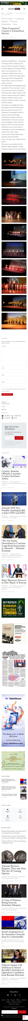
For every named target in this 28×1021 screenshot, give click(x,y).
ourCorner (19, 928)
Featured (13, 21)
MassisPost (4, 409)
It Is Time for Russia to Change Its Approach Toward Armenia (9, 794)
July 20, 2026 (4, 791)
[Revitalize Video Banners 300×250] (13, 608)
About (3, 1000)
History (19, 862)
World (3, 961)
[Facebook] (8, 995)
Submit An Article (14, 1004)
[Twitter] (11, 995)
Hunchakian (6, 24)
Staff (8, 1000)
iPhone (18, 1000)
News (15, 24)
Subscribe (19, 437)
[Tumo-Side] (13, 761)
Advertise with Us (17, 1002)
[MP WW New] (13, 720)
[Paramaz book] (14, 633)
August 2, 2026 (4, 783)
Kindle (8, 1002)
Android (24, 1000)
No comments (5, 37)
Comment (4, 346)
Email (3, 375)
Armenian (4, 896)
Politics (22, 959)
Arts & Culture (9, 13)
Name (3, 368)
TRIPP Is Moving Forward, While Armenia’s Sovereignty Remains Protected (9, 788)
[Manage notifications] (24, 1017)
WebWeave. (14, 1008)
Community (19, 18)
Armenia (3, 862)
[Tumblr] (20, 995)
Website (3, 382)
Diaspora (5, 21)
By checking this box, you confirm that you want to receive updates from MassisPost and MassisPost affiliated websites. (13, 443)
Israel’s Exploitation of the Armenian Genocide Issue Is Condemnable (9, 781)
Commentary (9, 862)
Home (3, 13)
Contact (12, 1000)
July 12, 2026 (4, 797)
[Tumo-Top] (14, 3)
